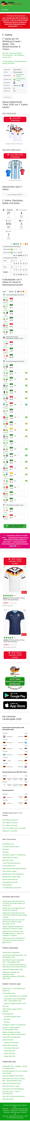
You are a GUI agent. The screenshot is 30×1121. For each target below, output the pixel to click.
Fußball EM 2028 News (11, 1042)
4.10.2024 (5, 316)
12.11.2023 (5, 459)
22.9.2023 (5, 514)
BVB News (5, 849)
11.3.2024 (5, 408)
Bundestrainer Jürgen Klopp (11, 877)
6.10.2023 (5, 485)
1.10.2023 (5, 491)
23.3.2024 (5, 396)
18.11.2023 (5, 453)
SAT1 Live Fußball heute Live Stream (14, 828)
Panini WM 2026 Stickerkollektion (13, 1089)
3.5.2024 (5, 377)
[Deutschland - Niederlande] (15, 766)
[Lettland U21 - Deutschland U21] (15, 796)
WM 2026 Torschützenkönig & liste (13, 1096)
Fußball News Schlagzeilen (11, 952)
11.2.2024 (5, 421)
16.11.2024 (5, 304)
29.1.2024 (5, 434)
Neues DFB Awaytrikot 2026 (11, 1083)
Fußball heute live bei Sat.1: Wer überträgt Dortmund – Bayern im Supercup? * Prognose (12, 933)
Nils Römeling (23, 1108)
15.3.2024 (5, 402)
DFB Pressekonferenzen (10, 879)
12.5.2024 (5, 370)
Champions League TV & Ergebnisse (14, 855)
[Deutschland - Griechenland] (15, 742)
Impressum (6, 1110)
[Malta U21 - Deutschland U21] (15, 803)
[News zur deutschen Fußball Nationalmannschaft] (12, 3)
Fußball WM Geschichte (10, 1045)
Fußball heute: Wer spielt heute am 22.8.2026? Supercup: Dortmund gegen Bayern (13, 940)
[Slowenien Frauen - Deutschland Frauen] (15, 784)
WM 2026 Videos (8, 1099)
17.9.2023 (5, 497)
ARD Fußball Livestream (10, 820)
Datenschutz (14, 1110)
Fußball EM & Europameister (11, 1037)
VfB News (5, 852)
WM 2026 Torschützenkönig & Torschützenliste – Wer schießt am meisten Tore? (13, 55)
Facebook (5, 1116)
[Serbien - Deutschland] (15, 760)
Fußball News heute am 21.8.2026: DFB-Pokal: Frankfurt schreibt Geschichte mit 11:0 (13, 922)
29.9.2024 (5, 323)
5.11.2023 (5, 466)
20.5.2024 (5, 364)
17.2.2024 (5, 415)
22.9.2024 (5, 329)
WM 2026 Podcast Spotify (16, 1118)
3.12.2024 (5, 341)
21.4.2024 (5, 383)
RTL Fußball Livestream (10, 825)
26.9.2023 (5, 508)
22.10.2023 (5, 472)
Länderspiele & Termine (10, 882)
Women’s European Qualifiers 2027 (15, 1003)
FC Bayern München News (10, 846)
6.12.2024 (5, 297)
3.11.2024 (5, 310)
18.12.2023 (5, 440)
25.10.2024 (5, 354)
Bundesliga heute (8, 844)
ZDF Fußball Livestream (10, 822)
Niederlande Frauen (20, 75)
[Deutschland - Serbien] (15, 748)
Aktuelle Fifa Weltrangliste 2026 (12, 969)
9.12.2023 (5, 446)
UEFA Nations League (9, 871)
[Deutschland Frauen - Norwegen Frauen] (15, 778)
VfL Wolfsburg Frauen (20, 79)
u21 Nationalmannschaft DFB (11, 887)
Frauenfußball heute (8, 866)
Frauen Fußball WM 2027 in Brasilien (15, 996)
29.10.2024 (5, 347)
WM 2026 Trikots (7, 860)
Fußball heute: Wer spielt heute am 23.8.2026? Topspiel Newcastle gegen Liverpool (14, 915)
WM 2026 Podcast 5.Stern (10, 1086)
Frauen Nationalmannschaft (11, 863)
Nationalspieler (7, 885)
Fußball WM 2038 (9, 1056)
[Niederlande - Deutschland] (15, 736)
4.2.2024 (5, 427)
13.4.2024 (5, 389)
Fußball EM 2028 (7, 1040)
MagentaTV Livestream (9, 831)
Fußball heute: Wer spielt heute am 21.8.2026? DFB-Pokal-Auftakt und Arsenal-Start (13, 903)
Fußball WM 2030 (9, 1051)
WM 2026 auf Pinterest (15, 1116)
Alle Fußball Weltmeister (11, 1048)
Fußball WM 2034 (9, 1053)
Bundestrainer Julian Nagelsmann (13, 874)
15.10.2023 (5, 478)
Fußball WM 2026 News (10, 857)
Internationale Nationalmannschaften (14, 868)
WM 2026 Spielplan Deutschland (12, 1076)
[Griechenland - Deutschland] (15, 754)
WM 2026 (5, 1006)
